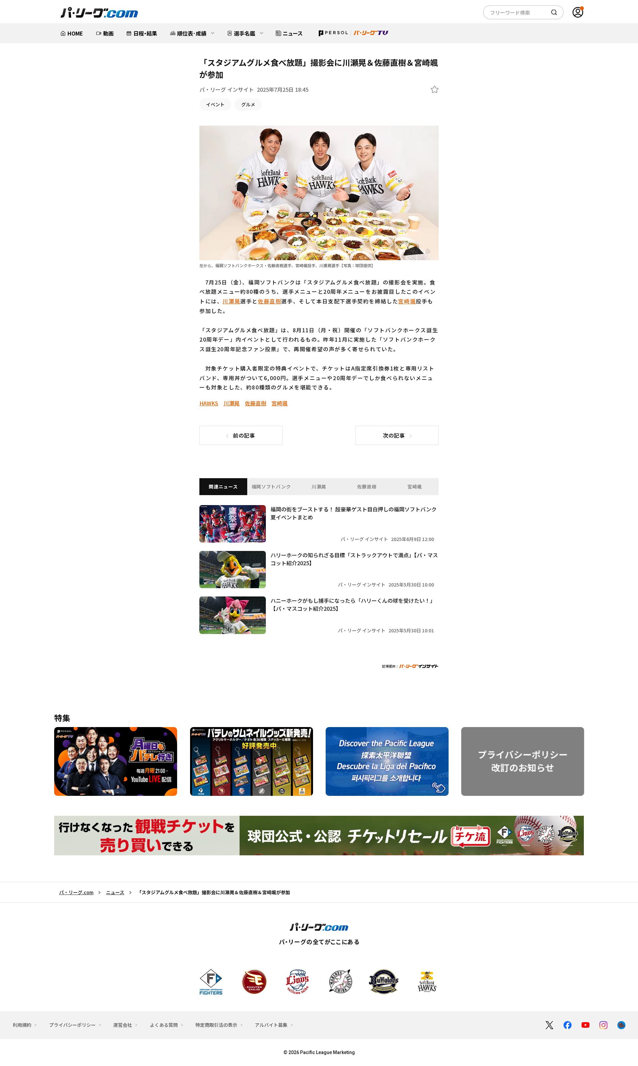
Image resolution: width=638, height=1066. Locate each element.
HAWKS (208, 403)
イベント (215, 104)
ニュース (115, 892)
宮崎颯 (407, 301)
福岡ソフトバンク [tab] (271, 486)
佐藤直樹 (269, 301)
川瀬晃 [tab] (319, 486)
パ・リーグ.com (76, 892)
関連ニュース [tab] (223, 486)
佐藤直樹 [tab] (367, 486)
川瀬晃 (231, 301)
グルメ (248, 104)
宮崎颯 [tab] (414, 486)
